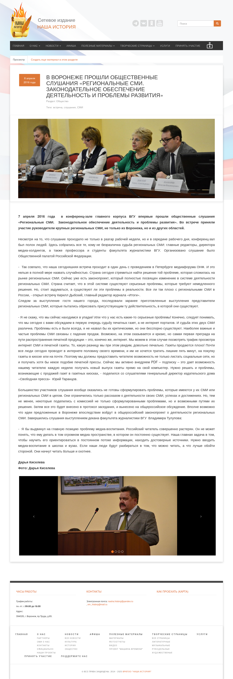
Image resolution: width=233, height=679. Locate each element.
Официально (45, 649)
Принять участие (187, 45)
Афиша (71, 45)
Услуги (165, 45)
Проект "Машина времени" (126, 649)
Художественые (162, 653)
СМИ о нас (43, 642)
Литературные (161, 642)
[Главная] (22, 20)
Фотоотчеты (117, 642)
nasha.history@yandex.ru (120, 601)
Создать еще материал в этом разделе (54, 59)
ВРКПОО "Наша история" (137, 671)
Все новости (73, 638)
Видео (113, 645)
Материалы (116, 638)
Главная (18, 45)
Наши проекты (46, 653)
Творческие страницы (136, 45)
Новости (52, 45)
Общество (62, 101)
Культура (71, 642)
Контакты (43, 645)
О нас (34, 45)
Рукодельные (161, 649)
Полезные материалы (97, 45)
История (70, 645)
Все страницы (161, 638)
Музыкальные (161, 645)
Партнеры (43, 638)
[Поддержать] (209, 45)
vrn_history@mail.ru (97, 604)
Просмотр (20, 60)
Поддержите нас (74, 656)
